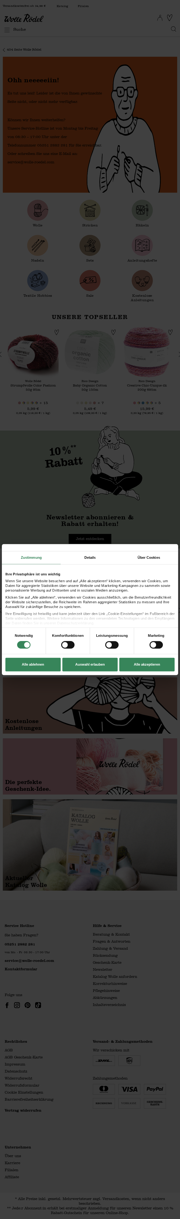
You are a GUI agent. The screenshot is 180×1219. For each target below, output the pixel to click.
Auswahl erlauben (90, 664)
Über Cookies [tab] (149, 557)
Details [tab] (90, 557)
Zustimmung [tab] (31, 557)
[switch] (68, 645)
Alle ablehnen (33, 664)
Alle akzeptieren (147, 664)
